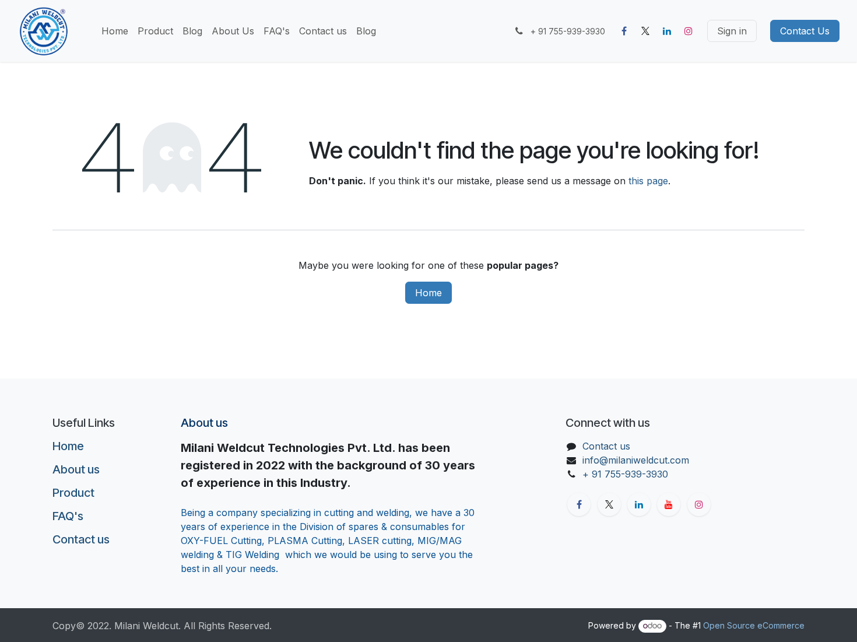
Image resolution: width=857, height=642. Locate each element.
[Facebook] (623, 31)
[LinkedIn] (667, 31)
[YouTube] (668, 504)
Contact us (81, 539)
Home (428, 293)
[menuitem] (115, 31)
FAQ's (67, 516)
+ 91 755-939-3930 (626, 474)
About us (76, 469)
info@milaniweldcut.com (635, 460)
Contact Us (805, 31)
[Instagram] (688, 31)
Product (73, 493)
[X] (645, 31)
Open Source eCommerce (754, 625)
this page (648, 181)
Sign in (732, 31)
